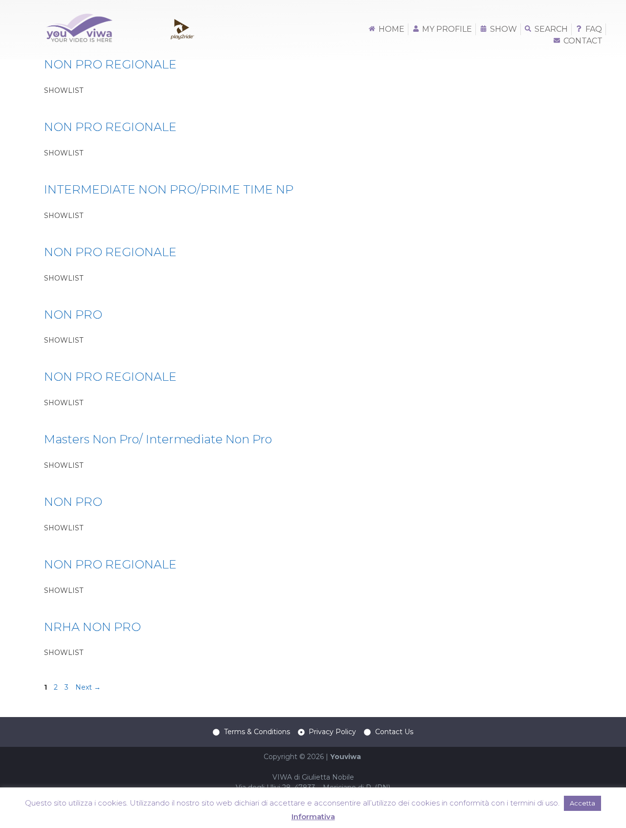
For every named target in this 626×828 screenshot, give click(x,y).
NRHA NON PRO (92, 627)
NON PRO (73, 314)
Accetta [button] (582, 803)
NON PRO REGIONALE (110, 64)
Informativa (313, 816)
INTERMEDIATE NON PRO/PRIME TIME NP (168, 189)
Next (88, 687)
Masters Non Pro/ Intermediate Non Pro (158, 439)
